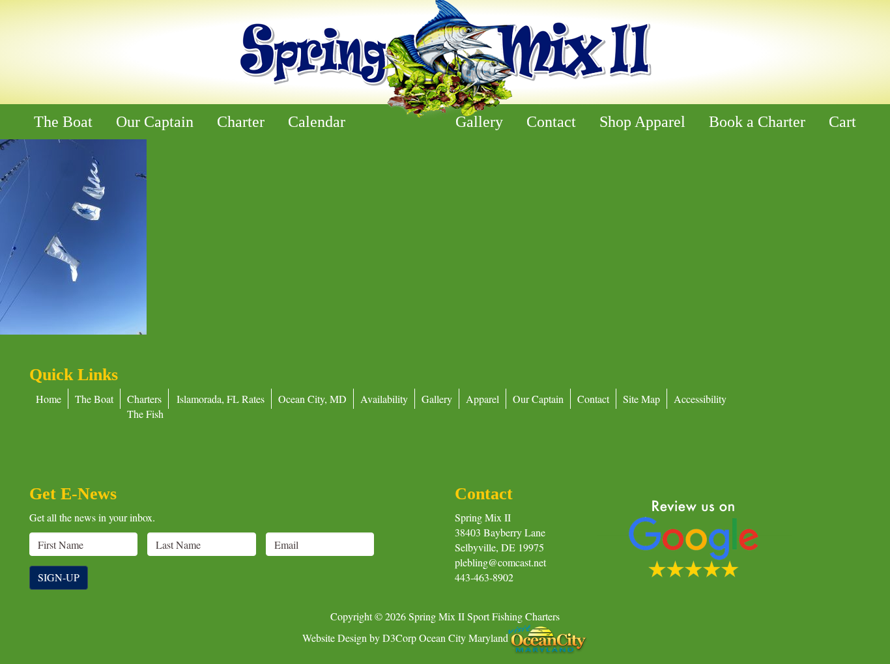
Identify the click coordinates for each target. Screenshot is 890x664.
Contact (551, 121)
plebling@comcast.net (500, 562)
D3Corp (399, 637)
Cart (842, 121)
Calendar (316, 121)
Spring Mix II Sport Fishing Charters (484, 616)
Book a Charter (757, 121)
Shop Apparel (642, 121)
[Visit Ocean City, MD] (548, 637)
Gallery (479, 121)
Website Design (334, 637)
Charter (241, 121)
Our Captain (155, 121)
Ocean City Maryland (463, 637)
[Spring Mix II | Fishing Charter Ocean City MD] (445, 59)
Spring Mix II (483, 517)
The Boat (63, 121)
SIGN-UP (58, 577)
